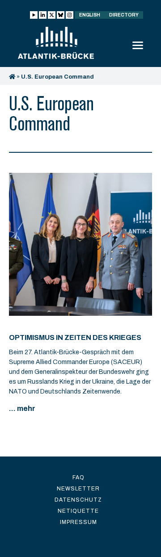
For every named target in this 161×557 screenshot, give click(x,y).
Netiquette (78, 511)
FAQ (78, 477)
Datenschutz (78, 500)
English (89, 15)
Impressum (78, 522)
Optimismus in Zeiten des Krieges (75, 337)
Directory (124, 15)
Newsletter (78, 489)
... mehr (22, 408)
